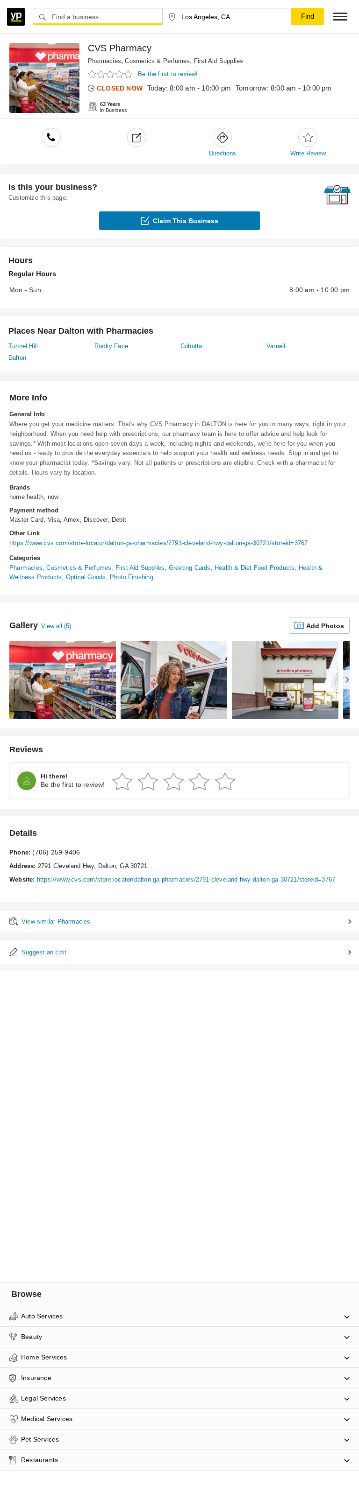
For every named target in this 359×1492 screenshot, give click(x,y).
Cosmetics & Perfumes (157, 60)
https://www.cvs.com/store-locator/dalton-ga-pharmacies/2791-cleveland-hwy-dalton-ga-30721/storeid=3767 (158, 542)
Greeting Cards (190, 567)
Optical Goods (86, 577)
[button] (340, 17)
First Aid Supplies (219, 60)
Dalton (17, 357)
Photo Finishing (131, 577)
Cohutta (191, 346)
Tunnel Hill (23, 346)
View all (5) (56, 626)
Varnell (275, 346)
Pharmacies (104, 60)
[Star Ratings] (111, 74)
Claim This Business (185, 220)
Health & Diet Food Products (254, 567)
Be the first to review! (168, 73)
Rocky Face (111, 346)
